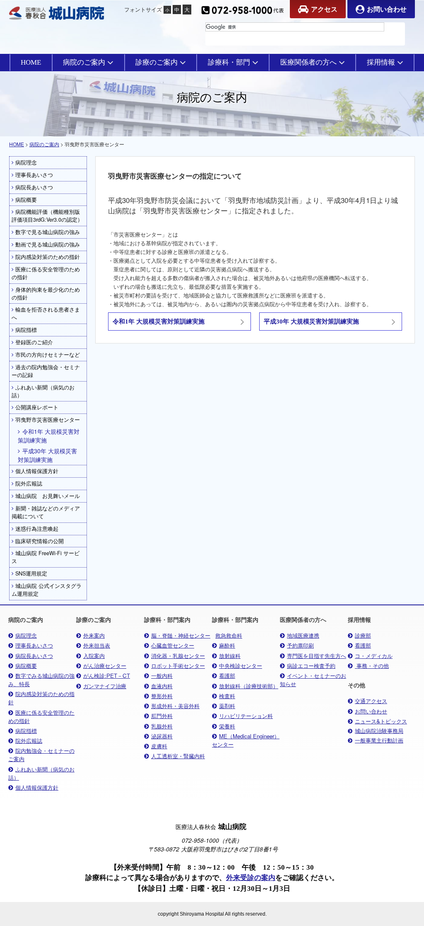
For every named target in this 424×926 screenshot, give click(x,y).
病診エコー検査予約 (311, 666)
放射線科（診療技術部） (248, 686)
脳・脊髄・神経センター (180, 635)
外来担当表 (96, 645)
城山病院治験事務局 (379, 731)
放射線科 (230, 656)
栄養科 (227, 726)
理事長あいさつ (34, 175)
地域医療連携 (303, 635)
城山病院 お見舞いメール (47, 496)
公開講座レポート (36, 407)
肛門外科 (162, 716)
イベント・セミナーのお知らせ (313, 680)
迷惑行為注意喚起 (36, 528)
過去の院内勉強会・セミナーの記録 (46, 371)
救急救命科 (228, 635)
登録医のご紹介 (34, 342)
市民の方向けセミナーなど (47, 354)
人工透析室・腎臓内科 (178, 756)
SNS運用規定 (31, 573)
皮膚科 (159, 746)
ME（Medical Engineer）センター (245, 740)
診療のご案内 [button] (156, 62)
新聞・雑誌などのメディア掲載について (46, 512)
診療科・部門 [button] (229, 62)
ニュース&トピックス (381, 721)
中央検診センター (240, 666)
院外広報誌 (28, 483)
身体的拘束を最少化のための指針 (46, 293)
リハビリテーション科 (246, 716)
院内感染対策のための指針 (47, 257)
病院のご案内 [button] (84, 62)
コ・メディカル (374, 656)
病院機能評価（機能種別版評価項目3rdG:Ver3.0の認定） (47, 215)
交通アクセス (371, 701)
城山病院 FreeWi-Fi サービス (46, 557)
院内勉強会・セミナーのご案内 (41, 755)
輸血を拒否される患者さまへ (46, 313)
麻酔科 (227, 645)
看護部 (227, 675)
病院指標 (26, 330)
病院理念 (26, 162)
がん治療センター (104, 666)
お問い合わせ (387, 9)
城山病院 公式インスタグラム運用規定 (47, 589)
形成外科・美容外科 (175, 706)
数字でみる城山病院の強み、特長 (41, 680)
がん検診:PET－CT (106, 675)
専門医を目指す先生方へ (316, 656)
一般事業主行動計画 (379, 740)
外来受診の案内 (250, 878)
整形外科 (162, 696)
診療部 (363, 635)
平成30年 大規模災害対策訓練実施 (47, 455)
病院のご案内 (44, 143)
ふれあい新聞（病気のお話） (43, 391)
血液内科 (162, 686)
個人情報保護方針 (36, 471)
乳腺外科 (162, 726)
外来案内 (94, 635)
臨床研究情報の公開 (39, 541)
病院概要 (26, 199)
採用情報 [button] (381, 62)
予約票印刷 (300, 645)
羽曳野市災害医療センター (47, 419)
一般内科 (162, 675)
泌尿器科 (162, 736)
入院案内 (94, 656)
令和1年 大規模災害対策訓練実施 (49, 435)
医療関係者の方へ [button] (308, 62)
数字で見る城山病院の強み (47, 232)
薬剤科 (227, 706)
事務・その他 (372, 666)
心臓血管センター (172, 645)
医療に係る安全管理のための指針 (46, 273)
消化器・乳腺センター (178, 656)
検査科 (227, 696)
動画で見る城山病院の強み (47, 244)
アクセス (324, 9)
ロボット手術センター (178, 666)
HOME (31, 62)
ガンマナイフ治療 (104, 686)
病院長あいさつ (34, 187)
